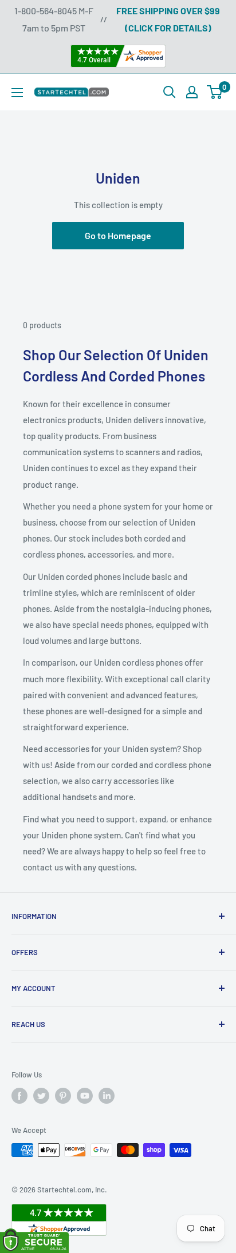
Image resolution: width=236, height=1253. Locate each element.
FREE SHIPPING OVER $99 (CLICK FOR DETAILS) (168, 19)
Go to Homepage (118, 235)
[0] (215, 92)
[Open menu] (17, 92)
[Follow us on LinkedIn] (107, 1096)
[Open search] (169, 92)
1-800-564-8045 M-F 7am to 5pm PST (53, 19)
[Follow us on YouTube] (85, 1096)
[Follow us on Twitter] (41, 1096)
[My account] (192, 92)
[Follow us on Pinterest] (63, 1096)
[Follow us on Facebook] (19, 1096)
